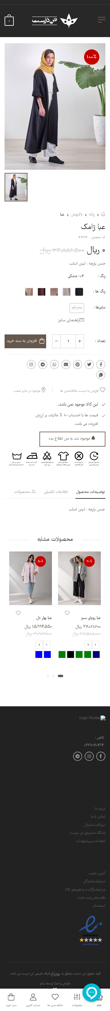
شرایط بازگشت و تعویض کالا (85, 889)
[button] (60, 676)
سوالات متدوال (94, 825)
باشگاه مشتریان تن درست (87, 833)
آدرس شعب (97, 873)
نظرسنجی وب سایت (91, 897)
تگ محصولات (25, 492)
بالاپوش (76, 215)
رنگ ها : (99, 292)
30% (89, 561)
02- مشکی (76, 276)
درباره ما (99, 808)
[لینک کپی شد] (100, 375)
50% (40, 561)
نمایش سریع (79, 599)
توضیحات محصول (90, 492)
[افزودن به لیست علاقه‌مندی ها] (67, 613)
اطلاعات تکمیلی (56, 492)
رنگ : (101, 276)
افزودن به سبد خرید (22, 341)
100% (91, 57)
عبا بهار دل (44, 618)
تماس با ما (98, 816)
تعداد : (100, 341)
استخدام (99, 906)
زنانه (92, 215)
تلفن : (99, 738)
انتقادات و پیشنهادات (90, 841)
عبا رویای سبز (91, 618)
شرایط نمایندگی (94, 881)
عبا (62, 215)
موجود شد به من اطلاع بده (69, 439)
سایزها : (99, 308)
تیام (42, 983)
